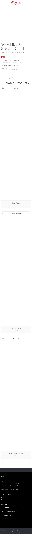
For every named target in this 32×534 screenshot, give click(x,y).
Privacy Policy (16, 532)
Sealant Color (4, 68)
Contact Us (4, 502)
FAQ (2, 500)
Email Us (5, 518)
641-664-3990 (14, 66)
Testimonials (4, 498)
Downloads (4, 504)
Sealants (14, 78)
